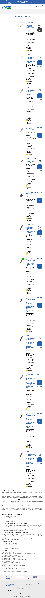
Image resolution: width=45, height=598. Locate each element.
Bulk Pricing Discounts (36, 2)
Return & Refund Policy (20, 588)
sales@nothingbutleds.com (11, 591)
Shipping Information (29, 584)
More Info (39, 26)
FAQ (35, 587)
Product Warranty (28, 587)
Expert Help (39, 66)
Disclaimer (17, 587)
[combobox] (22, 7)
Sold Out (39, 30)
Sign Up (8, 578)
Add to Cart (39, 63)
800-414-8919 (10, 0)
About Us (36, 584)
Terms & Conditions (19, 584)
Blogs (38, 10)
